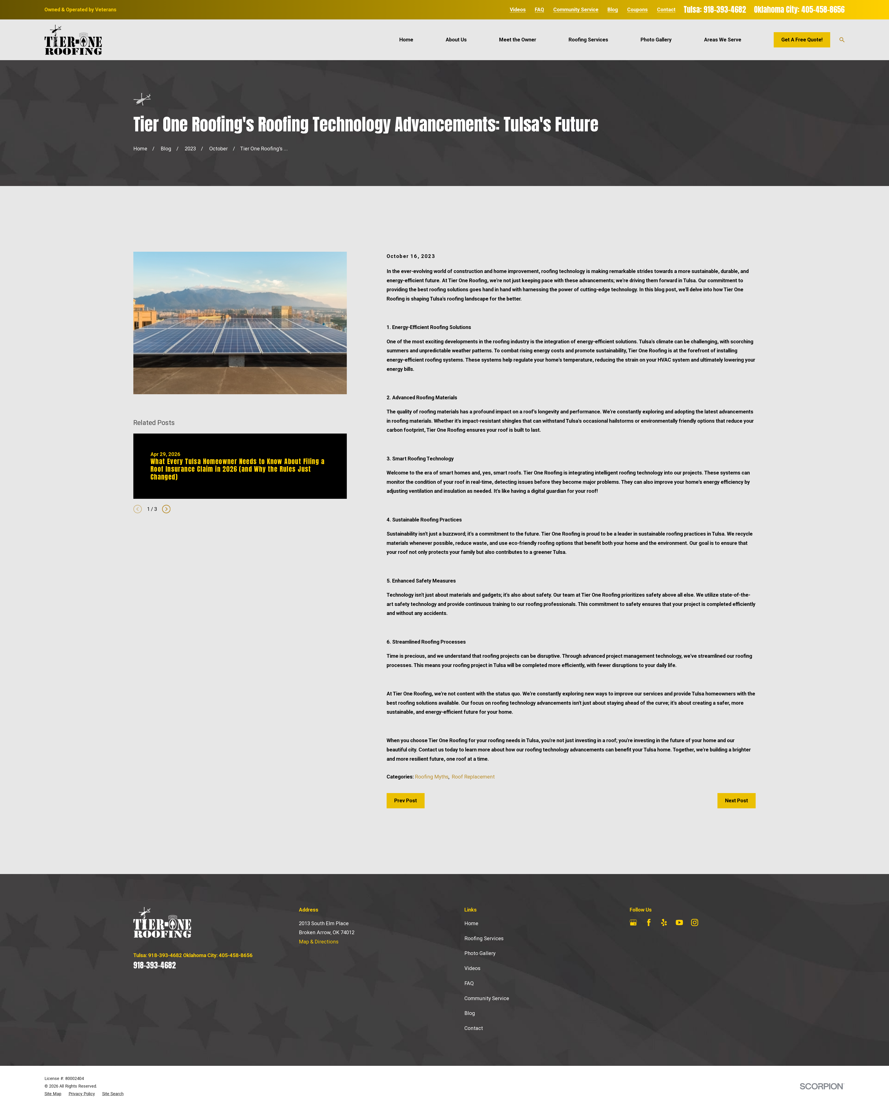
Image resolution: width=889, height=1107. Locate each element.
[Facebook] (648, 922)
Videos (518, 9)
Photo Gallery (479, 953)
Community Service (575, 9)
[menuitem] (52, 1094)
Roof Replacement (473, 777)
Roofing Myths (431, 777)
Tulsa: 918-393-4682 (715, 9)
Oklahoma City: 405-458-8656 (799, 9)
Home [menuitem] (406, 40)
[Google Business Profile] (633, 922)
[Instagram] (694, 922)
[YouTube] (679, 922)
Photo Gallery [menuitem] (656, 40)
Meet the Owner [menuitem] (517, 40)
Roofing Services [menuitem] (588, 40)
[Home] (73, 40)
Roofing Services (484, 938)
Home (471, 923)
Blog (612, 9)
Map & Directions (318, 942)
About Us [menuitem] (456, 40)
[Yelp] (664, 922)
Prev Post (405, 800)
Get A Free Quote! (802, 40)
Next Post (736, 800)
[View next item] (166, 509)
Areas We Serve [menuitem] (722, 40)
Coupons (637, 9)
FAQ (539, 9)
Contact (666, 9)
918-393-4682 (154, 965)
